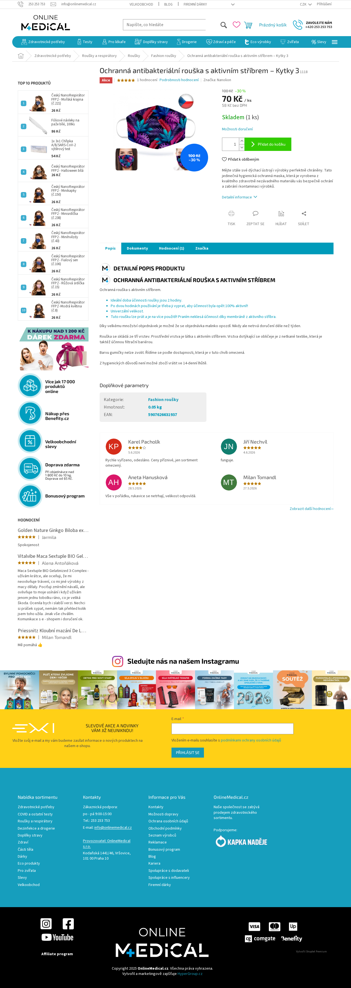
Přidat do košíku (272, 144)
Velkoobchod (141, 4)
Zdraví (23, 842)
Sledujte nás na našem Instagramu (183, 661)
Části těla (25, 849)
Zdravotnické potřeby (36, 807)
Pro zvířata (27, 870)
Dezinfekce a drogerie (36, 828)
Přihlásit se (188, 752)
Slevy (22, 877)
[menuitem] (43, 42)
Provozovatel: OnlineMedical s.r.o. (106, 843)
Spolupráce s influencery (169, 877)
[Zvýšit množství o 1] (241, 141)
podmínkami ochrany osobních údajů (251, 740)
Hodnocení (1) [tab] (171, 248)
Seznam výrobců (162, 835)
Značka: (217, 80)
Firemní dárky (195, 4)
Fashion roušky (163, 400)
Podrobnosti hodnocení (179, 80)
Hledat (216, 24)
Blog (168, 4)
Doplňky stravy (30, 835)
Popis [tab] (110, 248)
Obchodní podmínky (165, 828)
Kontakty (155, 807)
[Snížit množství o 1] (241, 147)
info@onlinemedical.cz (113, 827)
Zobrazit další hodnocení (310, 509)
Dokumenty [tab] (137, 248)
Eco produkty (29, 863)
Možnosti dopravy (163, 814)
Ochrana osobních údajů (168, 821)
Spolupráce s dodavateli (168, 870)
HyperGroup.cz (190, 974)
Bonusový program (164, 849)
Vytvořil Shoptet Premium (311, 952)
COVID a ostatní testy (35, 814)
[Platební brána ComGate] (273, 932)
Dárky (22, 856)
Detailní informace (237, 197)
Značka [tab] (201, 248)
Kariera (154, 863)
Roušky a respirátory (35, 821)
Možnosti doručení (237, 129)
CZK (303, 4)
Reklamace (157, 842)
